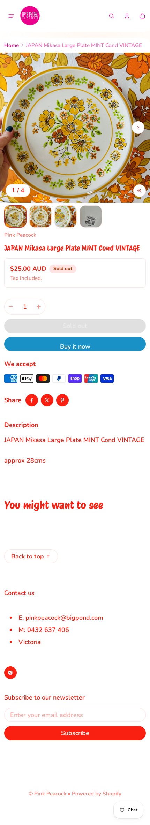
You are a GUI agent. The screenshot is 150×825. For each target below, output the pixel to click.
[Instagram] (10, 672)
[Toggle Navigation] (11, 16)
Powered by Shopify (96, 793)
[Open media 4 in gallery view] (91, 216)
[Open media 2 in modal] (75, 128)
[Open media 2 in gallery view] (40, 216)
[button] (112, 16)
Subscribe (75, 733)
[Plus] (38, 306)
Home (11, 45)
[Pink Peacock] (30, 16)
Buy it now (75, 346)
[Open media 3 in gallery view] (65, 216)
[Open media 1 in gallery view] (15, 216)
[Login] (127, 16)
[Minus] (11, 306)
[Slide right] (138, 127)
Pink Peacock (50, 793)
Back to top (27, 556)
